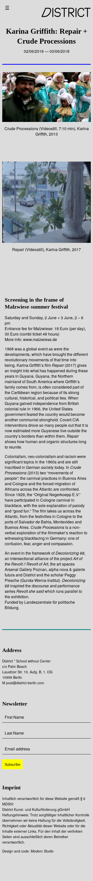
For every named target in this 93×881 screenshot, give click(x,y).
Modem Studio (42, 851)
